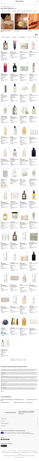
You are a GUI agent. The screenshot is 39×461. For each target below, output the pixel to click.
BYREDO (4, 373)
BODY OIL (30, 30)
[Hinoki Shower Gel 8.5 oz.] (24, 130)
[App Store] (4, 446)
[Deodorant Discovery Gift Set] (33, 130)
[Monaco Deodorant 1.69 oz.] (14, 299)
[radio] (1, 185)
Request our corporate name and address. (28, 455)
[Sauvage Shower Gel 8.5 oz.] (33, 152)
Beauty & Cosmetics (6, 6)
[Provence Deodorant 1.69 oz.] (5, 256)
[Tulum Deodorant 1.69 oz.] (33, 278)
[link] (5, 56)
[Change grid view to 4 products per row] (35, 34)
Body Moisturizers (29, 402)
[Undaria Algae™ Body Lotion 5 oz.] (33, 299)
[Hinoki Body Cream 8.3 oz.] (24, 45)
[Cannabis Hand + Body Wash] (33, 172)
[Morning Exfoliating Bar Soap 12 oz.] (33, 236)
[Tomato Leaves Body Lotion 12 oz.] (14, 109)
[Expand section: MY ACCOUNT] (19, 421)
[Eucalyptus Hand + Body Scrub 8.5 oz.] (5, 109)
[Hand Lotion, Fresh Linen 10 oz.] (5, 343)
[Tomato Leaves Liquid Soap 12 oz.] (5, 45)
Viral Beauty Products (5, 402)
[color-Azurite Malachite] (1, 333)
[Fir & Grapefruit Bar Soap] (24, 67)
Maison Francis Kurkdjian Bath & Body (7, 400)
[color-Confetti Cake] (1, 185)
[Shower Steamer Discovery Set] (24, 172)
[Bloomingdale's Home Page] (19, 1)
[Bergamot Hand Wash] (33, 109)
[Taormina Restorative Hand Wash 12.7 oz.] (24, 195)
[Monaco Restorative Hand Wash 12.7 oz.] (14, 236)
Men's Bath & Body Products (19, 399)
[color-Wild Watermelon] (5, 185)
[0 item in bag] (37, 1)
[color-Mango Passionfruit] (4, 185)
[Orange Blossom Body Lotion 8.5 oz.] (14, 88)
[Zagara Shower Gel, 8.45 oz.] (14, 321)
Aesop (33, 372)
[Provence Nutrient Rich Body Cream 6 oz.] (24, 215)
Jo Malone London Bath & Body (19, 402)
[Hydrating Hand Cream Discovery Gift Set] (5, 236)
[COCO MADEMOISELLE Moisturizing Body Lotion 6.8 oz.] (14, 172)
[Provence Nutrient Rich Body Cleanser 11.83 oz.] (24, 152)
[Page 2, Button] (27, 359)
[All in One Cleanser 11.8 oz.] (33, 256)
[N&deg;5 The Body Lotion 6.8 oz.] (33, 45)
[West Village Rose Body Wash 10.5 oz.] (14, 152)
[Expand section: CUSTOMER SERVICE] (19, 419)
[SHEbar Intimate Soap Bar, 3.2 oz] (24, 88)
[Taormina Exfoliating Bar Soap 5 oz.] (14, 278)
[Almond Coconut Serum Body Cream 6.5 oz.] (14, 195)
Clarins (22, 377)
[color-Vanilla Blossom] (2, 185)
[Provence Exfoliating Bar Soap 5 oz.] (5, 299)
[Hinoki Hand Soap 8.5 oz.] (24, 278)
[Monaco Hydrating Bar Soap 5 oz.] (33, 321)
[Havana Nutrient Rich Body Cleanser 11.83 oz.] (5, 152)
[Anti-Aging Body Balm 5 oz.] (14, 256)
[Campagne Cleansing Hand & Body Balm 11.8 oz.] (14, 67)
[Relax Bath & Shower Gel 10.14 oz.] (33, 67)
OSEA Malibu (17, 377)
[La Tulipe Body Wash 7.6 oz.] (33, 88)
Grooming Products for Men (31, 399)
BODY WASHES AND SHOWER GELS (6, 31)
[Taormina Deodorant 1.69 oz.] (24, 236)
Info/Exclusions (21, 413)
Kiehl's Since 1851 (12, 377)
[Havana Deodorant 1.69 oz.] (5, 278)
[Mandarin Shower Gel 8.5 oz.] (24, 321)
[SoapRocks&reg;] (5, 321)
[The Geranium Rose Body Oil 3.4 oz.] (5, 67)
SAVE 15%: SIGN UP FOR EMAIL (11, 412)
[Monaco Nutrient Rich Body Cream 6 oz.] (24, 256)
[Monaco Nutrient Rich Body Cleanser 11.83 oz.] (5, 195)
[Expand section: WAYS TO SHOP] (19, 426)
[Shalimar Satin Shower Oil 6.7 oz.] (5, 215)
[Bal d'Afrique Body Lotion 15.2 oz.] (14, 130)
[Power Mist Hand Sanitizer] (5, 172)
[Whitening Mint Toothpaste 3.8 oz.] (5, 88)
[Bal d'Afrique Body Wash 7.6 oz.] (24, 299)
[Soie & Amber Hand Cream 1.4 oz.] (14, 45)
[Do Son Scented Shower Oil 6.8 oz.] (33, 195)
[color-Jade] (5, 333)
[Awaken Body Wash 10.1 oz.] (5, 130)
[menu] (1, 1)
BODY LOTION (17, 30)
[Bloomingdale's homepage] (1, 6)
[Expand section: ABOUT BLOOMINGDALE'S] (19, 423)
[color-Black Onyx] (4, 333)
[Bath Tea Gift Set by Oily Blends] (24, 109)
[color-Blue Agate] (2, 333)
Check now (32, 433)
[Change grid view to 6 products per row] (37, 34)
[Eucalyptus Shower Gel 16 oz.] (33, 215)
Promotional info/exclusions (26, 433)
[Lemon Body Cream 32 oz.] (14, 215)
